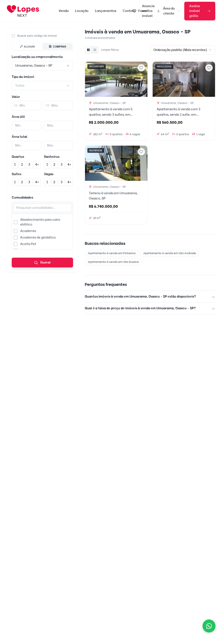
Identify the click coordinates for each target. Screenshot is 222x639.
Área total (19, 137)
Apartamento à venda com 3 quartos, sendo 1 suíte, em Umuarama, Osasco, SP (178, 114)
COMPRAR (59, 46)
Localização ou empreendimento (37, 57)
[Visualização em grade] (88, 50)
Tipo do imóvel (23, 77)
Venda (64, 11)
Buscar (45, 262)
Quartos (18, 157)
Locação (81, 11)
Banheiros (51, 157)
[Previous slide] (90, 79)
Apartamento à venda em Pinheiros (111, 253)
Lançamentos (105, 11)
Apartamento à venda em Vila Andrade (169, 253)
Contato (129, 11)
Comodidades (22, 197)
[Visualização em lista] (95, 50)
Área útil (18, 117)
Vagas (48, 174)
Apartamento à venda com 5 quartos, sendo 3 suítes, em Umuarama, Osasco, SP (110, 114)
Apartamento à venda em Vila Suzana (113, 262)
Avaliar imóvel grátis (194, 11)
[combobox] (42, 85)
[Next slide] (142, 79)
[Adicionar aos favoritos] (141, 68)
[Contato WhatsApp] (208, 625)
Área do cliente (169, 11)
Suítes (16, 174)
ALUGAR (29, 46)
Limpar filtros (110, 49)
